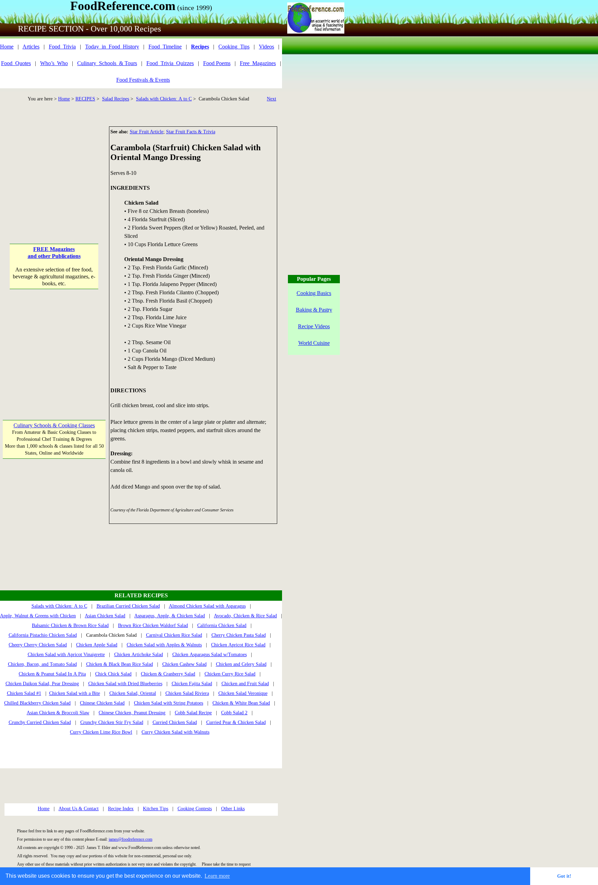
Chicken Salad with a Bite (74, 693)
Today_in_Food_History (112, 47)
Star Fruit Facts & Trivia (190, 131)
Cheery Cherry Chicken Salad (38, 644)
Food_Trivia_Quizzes (170, 63)
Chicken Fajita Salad (192, 683)
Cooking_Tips (234, 47)
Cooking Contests (195, 808)
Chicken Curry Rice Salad (230, 674)
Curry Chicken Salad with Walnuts (175, 732)
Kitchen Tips (155, 808)
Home (6, 47)
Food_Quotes (16, 63)
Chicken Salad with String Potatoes (168, 703)
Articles (30, 47)
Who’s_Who (54, 63)
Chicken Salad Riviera (187, 693)
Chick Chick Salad (113, 674)
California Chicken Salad (221, 625)
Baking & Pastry (314, 310)
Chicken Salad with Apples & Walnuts (164, 644)
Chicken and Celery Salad (241, 664)
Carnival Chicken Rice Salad (174, 635)
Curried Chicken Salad (175, 722)
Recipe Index (121, 808)
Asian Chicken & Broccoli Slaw (58, 712)
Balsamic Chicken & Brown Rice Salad (70, 625)
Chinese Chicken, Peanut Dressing (132, 712)
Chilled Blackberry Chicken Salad (37, 703)
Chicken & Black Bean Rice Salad (119, 664)
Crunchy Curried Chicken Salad (40, 722)
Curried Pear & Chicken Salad (236, 722)
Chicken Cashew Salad (184, 664)
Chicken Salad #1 (24, 693)
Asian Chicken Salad (105, 615)
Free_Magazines (258, 63)
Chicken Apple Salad (96, 644)
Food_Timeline (165, 47)
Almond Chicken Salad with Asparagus (207, 606)
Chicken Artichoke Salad (138, 654)
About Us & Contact (78, 808)
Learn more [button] (217, 876)
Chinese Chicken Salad (102, 703)
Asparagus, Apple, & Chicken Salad (169, 615)
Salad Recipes (115, 98)
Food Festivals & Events (143, 80)
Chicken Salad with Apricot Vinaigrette (66, 654)
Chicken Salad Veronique (243, 693)
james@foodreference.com (130, 839)
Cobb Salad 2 (234, 712)
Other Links (233, 808)
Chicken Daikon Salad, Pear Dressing (42, 683)
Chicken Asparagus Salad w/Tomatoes (209, 654)
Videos (266, 47)
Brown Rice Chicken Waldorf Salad (153, 625)
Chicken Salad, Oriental (132, 693)
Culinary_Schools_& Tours (107, 63)
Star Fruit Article (146, 131)
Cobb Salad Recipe (193, 712)
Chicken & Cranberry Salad (168, 674)
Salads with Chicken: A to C (164, 98)
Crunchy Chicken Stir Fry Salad (111, 722)
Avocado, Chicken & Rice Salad (245, 615)
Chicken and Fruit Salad (245, 683)
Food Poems (216, 63)
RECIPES (85, 98)
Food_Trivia (62, 47)
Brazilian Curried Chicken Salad (128, 606)
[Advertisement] (54, 169)
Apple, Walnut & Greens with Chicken (38, 615)
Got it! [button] (564, 876)
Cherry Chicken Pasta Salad (238, 635)
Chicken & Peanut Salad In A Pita (52, 674)
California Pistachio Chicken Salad (43, 635)
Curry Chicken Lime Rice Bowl (101, 732)
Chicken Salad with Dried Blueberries (125, 683)
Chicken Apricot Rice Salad (238, 644)
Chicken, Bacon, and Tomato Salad (42, 664)
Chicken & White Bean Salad (241, 703)
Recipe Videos (314, 326)
